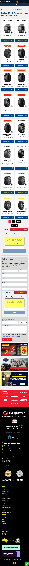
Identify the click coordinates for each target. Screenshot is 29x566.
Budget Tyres (4, 533)
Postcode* (4, 287)
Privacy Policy (5, 336)
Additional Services (6, 512)
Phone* (3, 278)
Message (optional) (6, 325)
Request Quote (6, 339)
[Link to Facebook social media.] (14, 563)
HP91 (21, 160)
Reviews (4, 525)
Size (3, 269)
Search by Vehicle (6, 488)
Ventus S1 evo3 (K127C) (7, 161)
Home (3, 9)
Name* (4, 273)
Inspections (4, 505)
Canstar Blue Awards (6, 531)
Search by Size (5, 490)
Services (4, 502)
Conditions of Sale (17, 559)
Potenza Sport (21, 134)
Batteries (4, 503)
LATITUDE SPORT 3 (7, 187)
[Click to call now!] (17, 1)
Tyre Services (5, 509)
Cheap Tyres (4, 535)
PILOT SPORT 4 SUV (21, 211)
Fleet (3, 519)
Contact (4, 516)
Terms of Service (14, 336)
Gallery (4, 523)
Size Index (4, 529)
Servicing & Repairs (6, 507)
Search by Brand (5, 491)
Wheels (4, 496)
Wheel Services (5, 510)
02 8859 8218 (8, 453)
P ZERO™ (21, 59)
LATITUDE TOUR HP (7, 211)
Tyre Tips (4, 495)
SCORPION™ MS (7, 109)
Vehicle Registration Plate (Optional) (8, 320)
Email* (3, 282)
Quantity (21, 269)
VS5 (7, 59)
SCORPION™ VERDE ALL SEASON (21, 109)
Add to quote (6, 40)
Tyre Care (4, 493)
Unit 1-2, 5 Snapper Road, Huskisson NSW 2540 (14, 449)
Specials (4, 514)
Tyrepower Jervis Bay (15, 4)
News (3, 521)
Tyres (3, 486)
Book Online (5, 518)
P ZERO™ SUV (7, 84)
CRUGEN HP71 (7, 35)
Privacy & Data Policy (10, 559)
